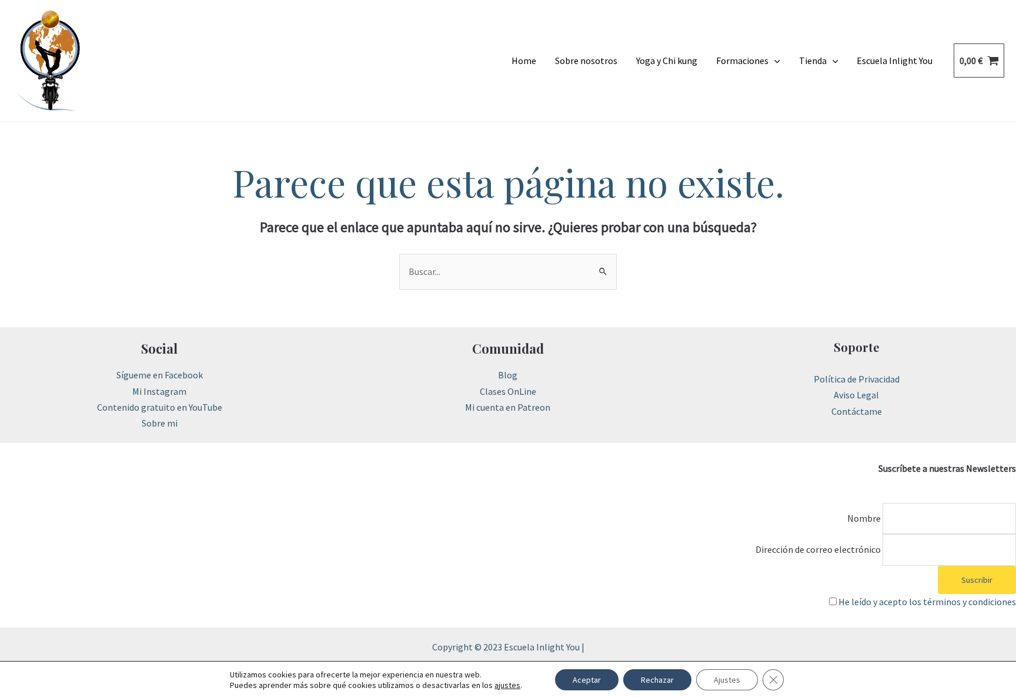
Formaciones (742, 60)
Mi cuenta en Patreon (507, 407)
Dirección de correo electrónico (818, 549)
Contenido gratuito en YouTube (159, 407)
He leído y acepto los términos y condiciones (927, 602)
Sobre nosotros (586, 60)
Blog (507, 375)
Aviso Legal (856, 395)
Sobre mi (160, 423)
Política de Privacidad (857, 379)
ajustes (507, 685)
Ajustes (727, 679)
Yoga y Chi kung (666, 60)
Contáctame (856, 411)
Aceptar (587, 679)
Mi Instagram (159, 391)
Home (524, 60)
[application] (774, 60)
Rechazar (657, 679)
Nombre (864, 518)
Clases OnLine (508, 391)
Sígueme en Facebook (159, 375)
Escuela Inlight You (895, 60)
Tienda (813, 60)
